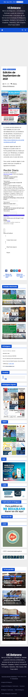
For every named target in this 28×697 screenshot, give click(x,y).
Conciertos (12, 629)
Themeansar (15, 678)
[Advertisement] (14, 47)
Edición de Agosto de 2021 (19, 276)
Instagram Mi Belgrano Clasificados (9, 686)
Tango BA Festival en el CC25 (13, 634)
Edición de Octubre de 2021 (8, 276)
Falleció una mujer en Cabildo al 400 (14, 582)
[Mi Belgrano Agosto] (14, 402)
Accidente (6, 576)
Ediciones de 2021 (11, 69)
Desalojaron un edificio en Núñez (12, 599)
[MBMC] (14, 440)
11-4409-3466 (11, 363)
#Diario (15, 84)
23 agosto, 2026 (10, 638)
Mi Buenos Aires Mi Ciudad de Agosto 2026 (12, 303)
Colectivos (7, 578)
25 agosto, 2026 (10, 585)
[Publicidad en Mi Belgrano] (14, 509)
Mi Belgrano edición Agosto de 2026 (13, 319)
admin (20, 585)
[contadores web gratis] (13, 557)
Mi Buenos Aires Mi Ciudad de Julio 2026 (13, 336)
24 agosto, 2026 (10, 620)
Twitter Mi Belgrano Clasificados (9, 693)
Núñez (16, 595)
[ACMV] (12, 537)
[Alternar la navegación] (25, 30)
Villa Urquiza (12, 631)
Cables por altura (11, 618)
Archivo (13, 576)
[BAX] (14, 471)
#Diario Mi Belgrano (8, 86)
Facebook (22, 686)
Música (6, 631)
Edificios (12, 595)
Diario (4, 69)
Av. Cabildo (18, 576)
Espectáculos (20, 629)
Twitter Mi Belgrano (19, 689)
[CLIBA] (14, 493)
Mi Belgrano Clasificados (7, 689)
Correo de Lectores (14, 615)
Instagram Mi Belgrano (6, 682)
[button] (22, 30)
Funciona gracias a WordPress (9, 676)
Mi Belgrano (14, 7)
